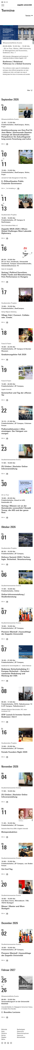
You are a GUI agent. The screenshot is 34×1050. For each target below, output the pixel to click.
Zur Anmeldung (10, 188)
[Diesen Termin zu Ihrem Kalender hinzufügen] (7, 144)
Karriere (3, 1035)
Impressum (20, 1035)
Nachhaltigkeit (21, 1029)
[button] (2, 1043)
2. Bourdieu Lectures (10, 1012)
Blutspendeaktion (9, 832)
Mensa (3, 1039)
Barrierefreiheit (21, 1037)
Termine (8, 10)
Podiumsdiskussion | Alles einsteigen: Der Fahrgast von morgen (14, 431)
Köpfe (3, 1031)
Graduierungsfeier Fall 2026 (13, 355)
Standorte (4, 1033)
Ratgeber (3, 1037)
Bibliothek (4, 1029)
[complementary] (7, 2)
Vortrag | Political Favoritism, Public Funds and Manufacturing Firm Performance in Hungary (16, 275)
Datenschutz (20, 1031)
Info (2, 144)
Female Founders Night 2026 (14, 752)
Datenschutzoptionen (23, 1033)
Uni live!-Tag (6, 869)
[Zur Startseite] (25, 5)
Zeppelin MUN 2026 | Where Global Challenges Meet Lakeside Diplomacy (16, 231)
